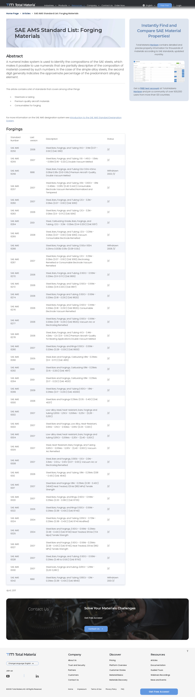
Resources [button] (77, 5)
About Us (72, 660)
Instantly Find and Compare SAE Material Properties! (159, 30)
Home (70, 689)
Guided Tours (157, 670)
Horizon (138, 91)
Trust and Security (76, 665)
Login (178, 5)
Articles (154, 660)
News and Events (158, 680)
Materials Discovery (118, 680)
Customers (73, 675)
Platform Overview (118, 665)
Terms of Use (96, 689)
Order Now (119, 5)
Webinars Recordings (160, 675)
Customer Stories (117, 670)
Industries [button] (49, 5)
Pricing (112, 660)
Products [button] (63, 5)
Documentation (158, 665)
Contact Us (107, 5)
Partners (72, 670)
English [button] (148, 5)
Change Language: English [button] (19, 663)
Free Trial (165, 5)
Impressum (82, 689)
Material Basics (116, 675)
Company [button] (92, 5)
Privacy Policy (111, 689)
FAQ (122, 689)
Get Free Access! (159, 691)
